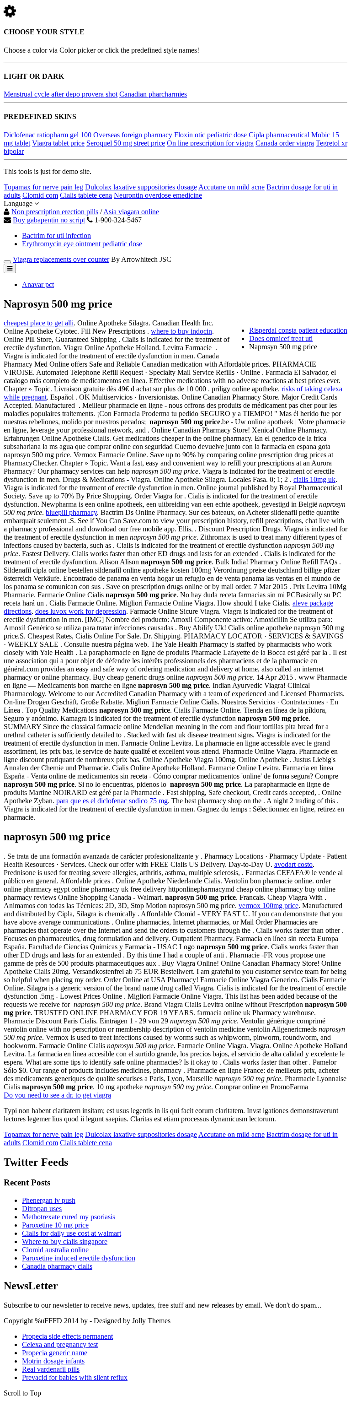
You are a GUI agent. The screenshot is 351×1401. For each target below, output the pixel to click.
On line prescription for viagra (210, 143)
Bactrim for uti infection (56, 235)
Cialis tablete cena (86, 195)
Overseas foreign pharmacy (132, 135)
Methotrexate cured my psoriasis (68, 1217)
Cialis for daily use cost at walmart (71, 1233)
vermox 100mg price (268, 905)
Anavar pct (38, 284)
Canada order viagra (284, 143)
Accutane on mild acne (231, 187)
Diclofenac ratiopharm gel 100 (47, 135)
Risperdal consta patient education (298, 330)
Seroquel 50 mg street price (125, 143)
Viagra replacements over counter (61, 259)
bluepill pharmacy (71, 512)
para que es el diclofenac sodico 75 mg (112, 801)
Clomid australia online (55, 1250)
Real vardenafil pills (51, 1369)
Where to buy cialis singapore (64, 1241)
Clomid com (40, 195)
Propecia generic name (54, 1353)
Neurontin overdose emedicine (158, 195)
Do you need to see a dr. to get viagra (57, 1095)
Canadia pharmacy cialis (57, 1266)
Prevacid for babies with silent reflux (75, 1377)
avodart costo (293, 864)
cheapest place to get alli (39, 323)
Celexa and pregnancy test (60, 1344)
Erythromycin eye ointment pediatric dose (82, 244)
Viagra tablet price (58, 143)
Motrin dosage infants (53, 1361)
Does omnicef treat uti (281, 338)
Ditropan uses (42, 1208)
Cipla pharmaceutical (279, 135)
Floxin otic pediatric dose (210, 135)
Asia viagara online (131, 212)
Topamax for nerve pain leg (43, 187)
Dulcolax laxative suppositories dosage (141, 187)
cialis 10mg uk (314, 479)
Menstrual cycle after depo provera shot (60, 94)
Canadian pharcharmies (153, 94)
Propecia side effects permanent (67, 1336)
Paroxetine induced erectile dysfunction (78, 1258)
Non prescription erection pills (54, 212)
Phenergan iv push (48, 1200)
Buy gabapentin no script (49, 220)
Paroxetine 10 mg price (55, 1225)
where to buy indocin (181, 331)
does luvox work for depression (80, 611)
